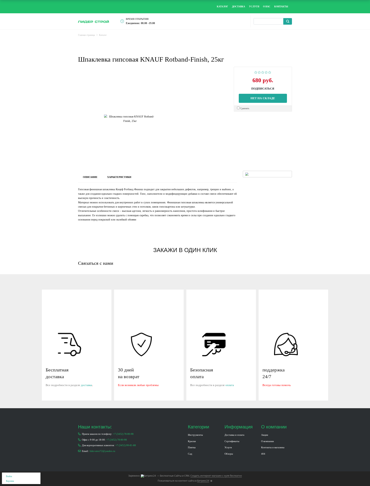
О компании (267, 441)
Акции (264, 434)
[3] (262, 71)
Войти (9, 476)
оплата (229, 385)
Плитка (192, 447)
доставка (86, 385)
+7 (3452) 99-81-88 (125, 445)
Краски (192, 441)
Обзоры (229, 453)
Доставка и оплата (234, 434)
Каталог (222, 6)
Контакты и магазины (272, 447)
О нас (266, 6)
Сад (190, 453)
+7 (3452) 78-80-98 (123, 433)
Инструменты (195, 434)
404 (263, 453)
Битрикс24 (203, 480)
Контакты (281, 6)
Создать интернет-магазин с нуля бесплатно (216, 475)
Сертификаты (232, 441)
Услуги (254, 6)
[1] (255, 71)
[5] (269, 71)
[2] (259, 71)
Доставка (238, 6)
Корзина (10, 481)
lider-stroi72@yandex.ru (102, 451)
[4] (266, 71)
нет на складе (263, 98)
